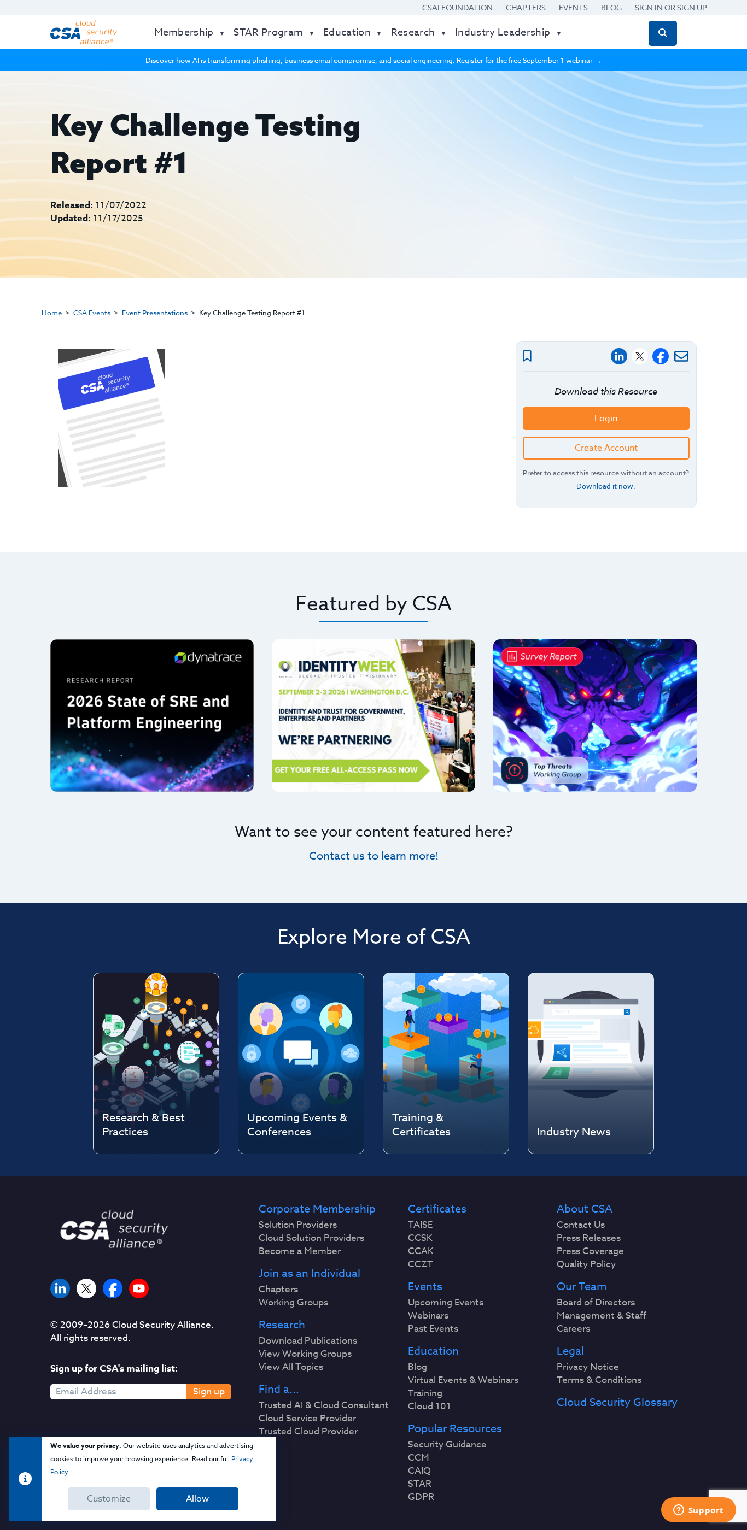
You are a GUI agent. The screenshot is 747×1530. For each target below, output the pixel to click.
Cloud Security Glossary (617, 1403)
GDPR (421, 1497)
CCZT (420, 1264)
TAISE (420, 1225)
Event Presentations (155, 312)
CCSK (420, 1238)
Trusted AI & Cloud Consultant (324, 1405)
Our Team (581, 1287)
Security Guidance (447, 1444)
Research (282, 1325)
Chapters (526, 7)
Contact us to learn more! (374, 856)
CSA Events (91, 312)
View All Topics (291, 1367)
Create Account (606, 448)
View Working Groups (305, 1354)
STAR (419, 1484)
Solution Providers (298, 1225)
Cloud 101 (429, 1406)
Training (425, 1393)
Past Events (433, 1328)
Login (605, 418)
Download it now (604, 486)
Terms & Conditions (599, 1380)
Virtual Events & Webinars (463, 1380)
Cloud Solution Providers (311, 1238)
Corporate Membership (317, 1209)
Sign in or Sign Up (671, 7)
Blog (611, 7)
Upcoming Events (445, 1302)
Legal (570, 1351)
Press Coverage (590, 1251)
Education (433, 1351)
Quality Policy (586, 1264)
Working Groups (293, 1302)
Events (573, 7)
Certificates (437, 1209)
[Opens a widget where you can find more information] (698, 1511)
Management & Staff (601, 1315)
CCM (418, 1457)
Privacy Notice (588, 1367)
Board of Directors (596, 1302)
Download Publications (308, 1340)
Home (52, 312)
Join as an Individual (309, 1274)
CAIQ (419, 1471)
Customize (109, 1498)
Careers (573, 1328)
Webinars (428, 1315)
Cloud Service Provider (307, 1418)
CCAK (421, 1251)
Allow (197, 1498)
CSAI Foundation (457, 7)
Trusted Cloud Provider (308, 1431)
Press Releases (589, 1238)
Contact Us (581, 1225)
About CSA (584, 1209)
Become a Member (300, 1251)
